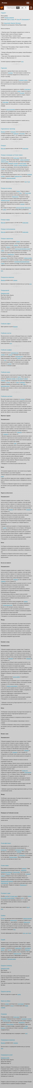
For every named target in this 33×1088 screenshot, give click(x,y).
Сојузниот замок (13, 896)
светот (19, 377)
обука (12, 1005)
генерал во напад (5, 161)
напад (20, 193)
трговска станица (7, 1020)
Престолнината (10, 1024)
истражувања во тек (7, 605)
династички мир (4, 883)
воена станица (23, 163)
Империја (15, 326)
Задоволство (4, 850)
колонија (16, 163)
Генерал (18, 191)
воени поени (25, 148)
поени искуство (18, 176)
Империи (9, 378)
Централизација (25, 19)
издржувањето (28, 772)
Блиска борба (7, 23)
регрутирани (21, 1004)
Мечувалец (18, 23)
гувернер (15, 165)
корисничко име (14, 352)
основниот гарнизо (23, 80)
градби (4, 528)
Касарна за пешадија (9, 17)
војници (7, 1004)
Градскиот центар (12, 959)
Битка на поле (27, 922)
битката (8, 247)
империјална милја (5, 386)
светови (10, 354)
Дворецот (8, 874)
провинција (10, 163)
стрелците (22, 93)
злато (15, 443)
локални (3, 948)
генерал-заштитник (24, 159)
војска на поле (13, 920)
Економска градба (5, 293)
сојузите (8, 382)
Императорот (15, 196)
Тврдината (22, 133)
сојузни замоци (19, 378)
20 (31, 7)
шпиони (25, 601)
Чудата (9, 950)
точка (24, 384)
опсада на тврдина (11, 109)
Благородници (16, 872)
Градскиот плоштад (19, 850)
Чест (14, 929)
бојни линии (5, 102)
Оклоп (18, 19)
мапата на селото (17, 953)
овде (22, 61)
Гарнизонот (16, 133)
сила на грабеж (16, 677)
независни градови (5, 200)
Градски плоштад (13, 857)
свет (5, 360)
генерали (15, 280)
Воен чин (3, 148)
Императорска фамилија (6, 872)
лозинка (3, 354)
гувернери (27, 874)
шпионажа (22, 382)
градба (6, 896)
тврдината (10, 72)
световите (22, 399)
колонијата (23, 261)
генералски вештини (10, 178)
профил (19, 358)
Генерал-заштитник (23, 165)
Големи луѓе (25, 770)
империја (24, 868)
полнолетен (3, 159)
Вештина (3, 131)
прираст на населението (12, 686)
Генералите (13, 131)
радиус (22, 898)
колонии (13, 378)
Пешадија (13, 23)
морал (19, 91)
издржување (27, 89)
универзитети (18, 948)
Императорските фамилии (7, 881)
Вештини (3, 280)
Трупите (3, 918)
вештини (22, 204)
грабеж (4, 209)
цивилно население (27, 918)
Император (23, 870)
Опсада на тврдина (19, 248)
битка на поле (28, 207)
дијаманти (19, 432)
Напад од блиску (11, 19)
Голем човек (16, 158)
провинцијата (17, 261)
